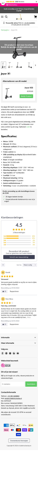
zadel (28, 127)
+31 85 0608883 (29, 23)
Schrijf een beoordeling (19, 257)
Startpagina (5, 30)
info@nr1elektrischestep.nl (13, 398)
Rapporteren (14, 291)
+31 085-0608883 (13, 396)
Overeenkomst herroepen (19, 441)
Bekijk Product (26, 96)
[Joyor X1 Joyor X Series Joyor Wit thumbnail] (10, 65)
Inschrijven (31, 384)
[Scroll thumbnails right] (35, 65)
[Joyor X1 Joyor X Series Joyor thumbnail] (3, 65)
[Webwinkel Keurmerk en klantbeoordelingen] (6, 365)
